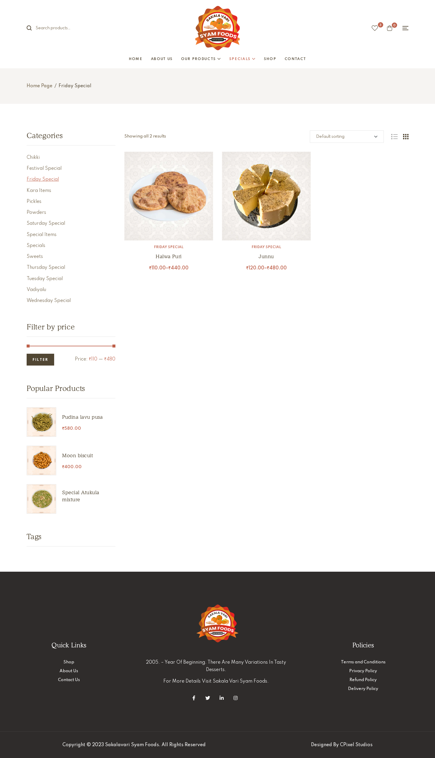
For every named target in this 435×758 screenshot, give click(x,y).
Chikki (33, 157)
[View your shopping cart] (389, 28)
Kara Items (39, 190)
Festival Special (44, 168)
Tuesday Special (45, 279)
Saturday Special (46, 223)
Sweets (35, 256)
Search (32, 28)
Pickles (34, 201)
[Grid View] (405, 136)
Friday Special (168, 247)
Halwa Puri (168, 256)
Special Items (42, 234)
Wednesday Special (49, 300)
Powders (36, 212)
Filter (40, 360)
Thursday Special (46, 267)
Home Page (39, 86)
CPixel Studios (356, 745)
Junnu (266, 256)
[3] (375, 28)
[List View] (394, 136)
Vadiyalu (36, 289)
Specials (36, 245)
